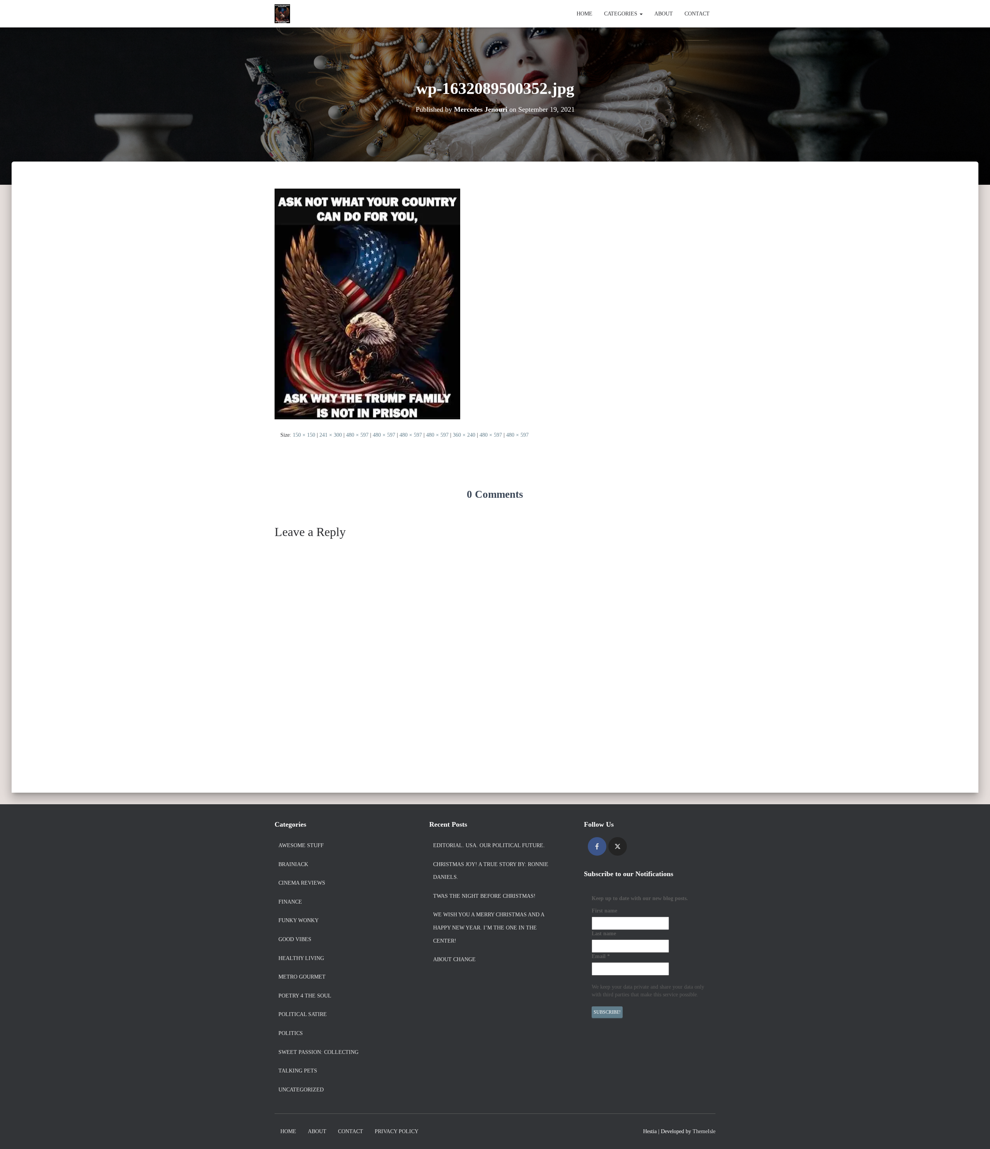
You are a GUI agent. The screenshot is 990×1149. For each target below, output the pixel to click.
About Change (454, 959)
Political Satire (302, 1014)
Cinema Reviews (301, 883)
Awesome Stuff (301, 845)
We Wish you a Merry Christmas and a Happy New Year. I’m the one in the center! (488, 927)
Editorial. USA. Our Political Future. (489, 845)
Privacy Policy (396, 1131)
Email (601, 956)
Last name (604, 933)
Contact (697, 14)
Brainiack (293, 864)
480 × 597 (357, 435)
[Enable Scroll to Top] (975, 1133)
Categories (621, 14)
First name (604, 911)
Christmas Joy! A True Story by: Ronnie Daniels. (490, 870)
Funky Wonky (298, 920)
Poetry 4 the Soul (304, 996)
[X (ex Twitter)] (617, 846)
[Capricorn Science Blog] (282, 14)
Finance (290, 902)
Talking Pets (297, 1071)
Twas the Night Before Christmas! (484, 896)
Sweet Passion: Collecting (318, 1052)
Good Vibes (294, 939)
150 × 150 (304, 435)
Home (584, 14)
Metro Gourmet (302, 977)
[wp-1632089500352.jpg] (367, 303)
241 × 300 (330, 435)
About (663, 14)
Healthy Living (301, 958)
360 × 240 (464, 435)
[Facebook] (597, 846)
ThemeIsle (704, 1131)
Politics (290, 1033)
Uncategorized (301, 1090)
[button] (641, 14)
